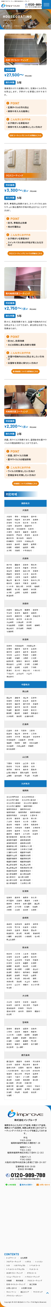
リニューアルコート (13, 1276)
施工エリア (25, 1292)
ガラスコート (32, 1273)
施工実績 (33, 1284)
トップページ (11, 1258)
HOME (7, 26)
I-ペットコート (35, 1265)
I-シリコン (39, 1261)
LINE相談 (12, 1184)
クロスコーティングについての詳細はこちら (25, 253)
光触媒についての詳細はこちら (25, 483)
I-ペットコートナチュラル (15, 1269)
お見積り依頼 (26, 1288)
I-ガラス (28, 1261)
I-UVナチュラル (19, 1265)
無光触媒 (19, 1280)
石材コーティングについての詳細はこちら (25, 135)
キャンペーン (11, 1292)
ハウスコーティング (20, 26)
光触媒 (9, 1280)
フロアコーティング (13, 1261)
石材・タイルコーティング (15, 1284)
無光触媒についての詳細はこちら (25, 371)
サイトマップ (38, 1292)
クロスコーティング (34, 1280)
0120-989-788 (37, 4)
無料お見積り (27, 1184)
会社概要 (23, 1258)
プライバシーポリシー (14, 1295)
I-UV (8, 1265)
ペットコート (33, 1269)
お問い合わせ (11, 1288)
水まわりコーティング (14, 1273)
